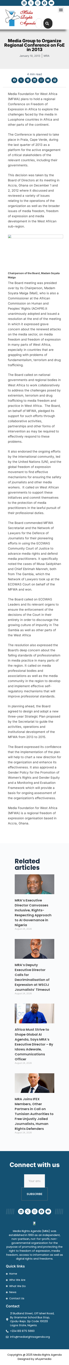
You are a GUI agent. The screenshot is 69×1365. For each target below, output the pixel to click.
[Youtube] (51, 3)
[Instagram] (38, 3)
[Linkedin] (24, 3)
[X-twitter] (31, 3)
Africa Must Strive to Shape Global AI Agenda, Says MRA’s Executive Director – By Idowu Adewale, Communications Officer (34, 1044)
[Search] (47, 23)
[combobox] (39, 23)
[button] (61, 10)
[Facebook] (44, 3)
